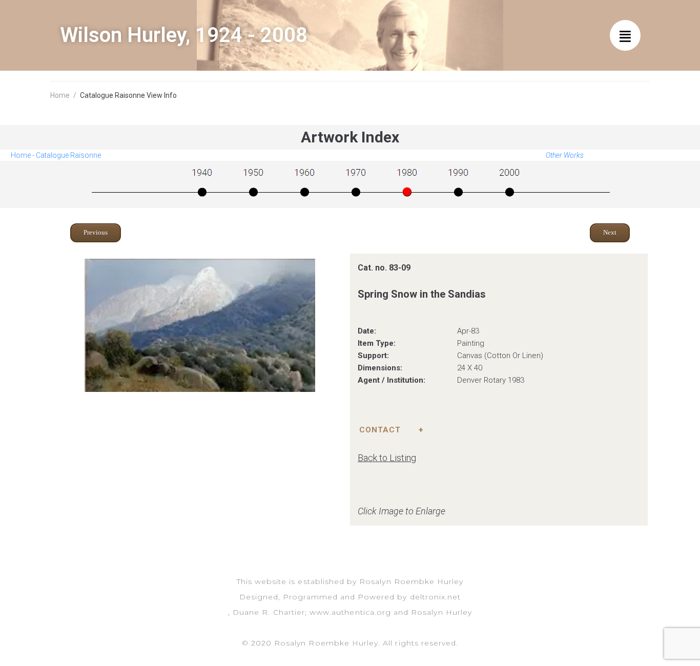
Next (609, 232)
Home (60, 95)
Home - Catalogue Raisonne (56, 155)
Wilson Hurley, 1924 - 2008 (183, 35)
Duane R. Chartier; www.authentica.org (312, 612)
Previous (96, 232)
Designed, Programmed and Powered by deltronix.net (350, 596)
